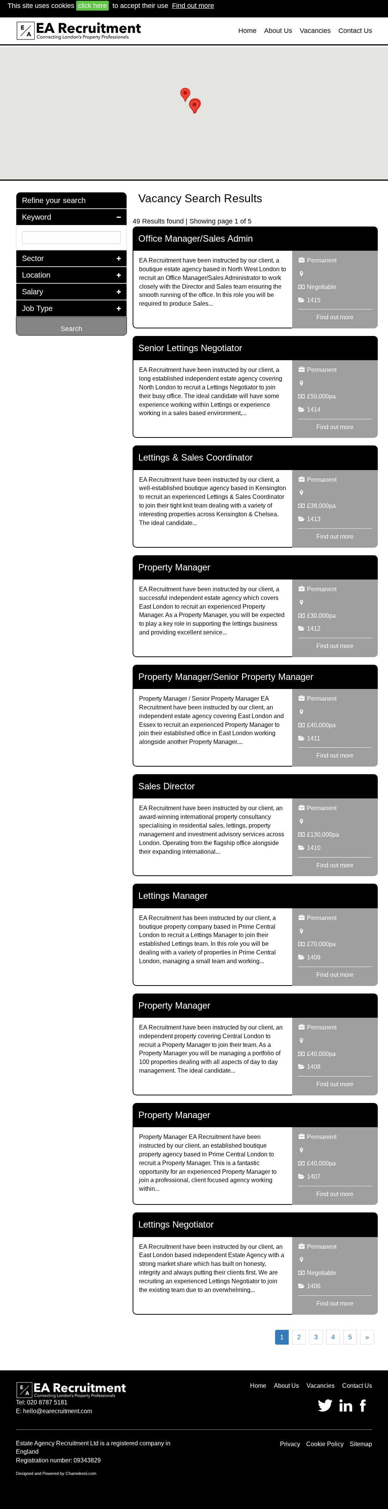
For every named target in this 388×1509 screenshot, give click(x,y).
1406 (314, 1286)
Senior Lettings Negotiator (190, 348)
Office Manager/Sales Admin (195, 238)
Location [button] (36, 275)
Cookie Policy (325, 1444)
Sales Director (166, 786)
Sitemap (361, 1444)
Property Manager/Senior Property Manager (225, 677)
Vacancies (315, 30)
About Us (278, 30)
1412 (314, 628)
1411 (313, 738)
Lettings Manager (173, 895)
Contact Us (355, 30)
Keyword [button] (36, 217)
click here (92, 5)
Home (247, 30)
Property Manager (174, 567)
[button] (185, 95)
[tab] (71, 200)
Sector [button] (33, 258)
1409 (314, 957)
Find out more (193, 5)
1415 (314, 300)
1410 (314, 848)
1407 (314, 1176)
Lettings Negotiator (176, 1224)
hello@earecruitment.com (57, 1411)
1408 (314, 1067)
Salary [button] (32, 291)
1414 (314, 409)
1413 (314, 519)
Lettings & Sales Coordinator (195, 457)
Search (71, 329)
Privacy (290, 1444)
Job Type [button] (37, 308)
